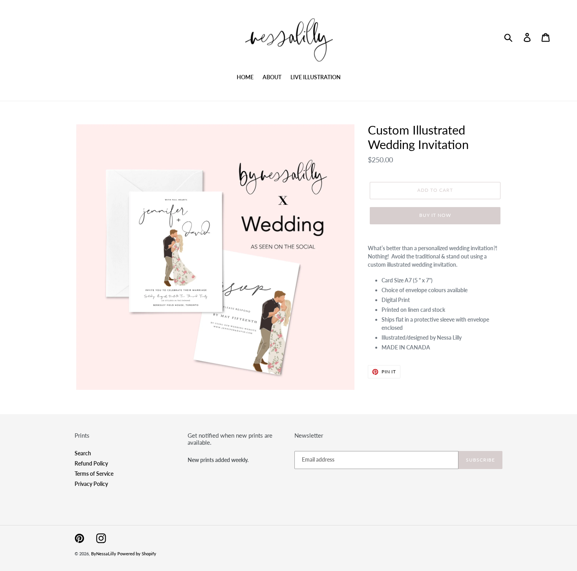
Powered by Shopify (136, 553)
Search (83, 453)
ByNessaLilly (103, 553)
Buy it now (435, 215)
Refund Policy (91, 463)
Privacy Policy (91, 483)
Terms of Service (94, 473)
